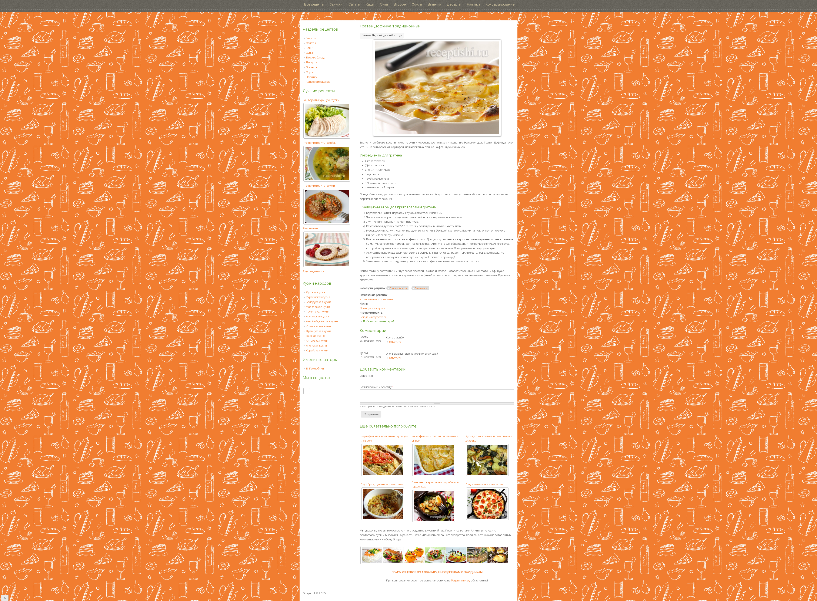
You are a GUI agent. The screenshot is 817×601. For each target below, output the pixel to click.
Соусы (417, 4)
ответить (395, 341)
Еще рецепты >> (313, 271)
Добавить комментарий (378, 321)
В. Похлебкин (315, 368)
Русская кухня (315, 292)
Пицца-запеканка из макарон (484, 484)
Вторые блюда (398, 288)
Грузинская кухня (317, 311)
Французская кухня (372, 308)
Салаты (354, 4)
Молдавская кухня (318, 306)
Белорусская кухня (318, 302)
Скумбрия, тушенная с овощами (382, 484)
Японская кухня (316, 345)
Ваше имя (366, 375)
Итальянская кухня (318, 326)
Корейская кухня (317, 350)
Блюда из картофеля (373, 317)
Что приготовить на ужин (377, 299)
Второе (400, 4)
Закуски (336, 4)
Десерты (454, 4)
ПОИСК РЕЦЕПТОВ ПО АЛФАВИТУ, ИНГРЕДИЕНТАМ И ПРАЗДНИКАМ (437, 572)
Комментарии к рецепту (376, 387)
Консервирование (500, 4)
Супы (384, 4)
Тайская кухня (315, 335)
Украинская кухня (318, 297)
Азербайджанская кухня (322, 321)
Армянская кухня (317, 316)
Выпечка (434, 4)
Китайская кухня (317, 340)
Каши (370, 4)
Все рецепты (314, 4)
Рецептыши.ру (460, 580)
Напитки (473, 4)
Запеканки (421, 288)
